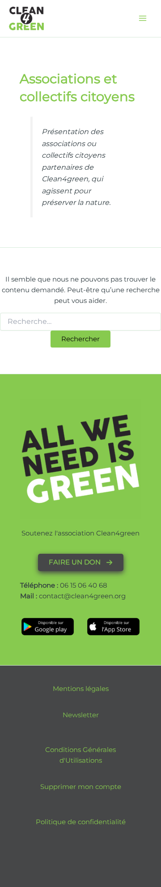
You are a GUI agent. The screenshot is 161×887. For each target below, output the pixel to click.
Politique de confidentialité (81, 822)
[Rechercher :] (80, 322)
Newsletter (81, 715)
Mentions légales (81, 689)
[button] (80, 562)
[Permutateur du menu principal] (142, 18)
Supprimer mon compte (80, 787)
